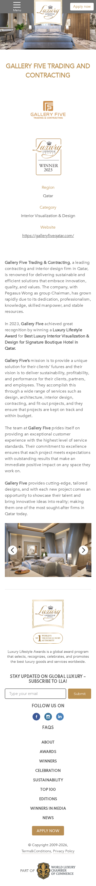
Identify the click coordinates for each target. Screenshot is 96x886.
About (48, 742)
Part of (27, 870)
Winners (48, 761)
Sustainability (48, 780)
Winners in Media (48, 808)
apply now (48, 831)
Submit (80, 694)
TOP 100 (48, 790)
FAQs (48, 728)
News (48, 818)
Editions (48, 799)
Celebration (48, 771)
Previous (12, 550)
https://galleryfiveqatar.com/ (48, 236)
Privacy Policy (63, 851)
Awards (48, 752)
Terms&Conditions (36, 851)
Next (83, 550)
